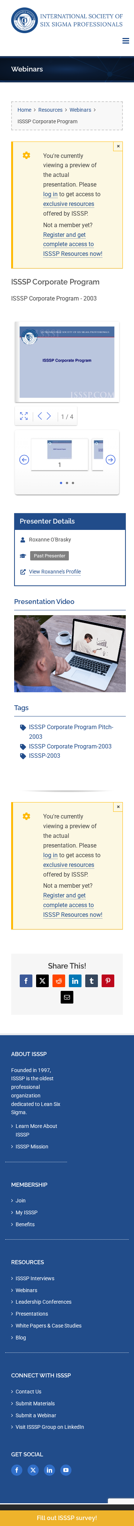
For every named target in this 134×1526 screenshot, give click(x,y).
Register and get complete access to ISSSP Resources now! (72, 244)
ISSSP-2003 (44, 755)
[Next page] (48, 417)
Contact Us (28, 1392)
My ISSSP (27, 1212)
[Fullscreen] (24, 417)
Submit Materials (35, 1403)
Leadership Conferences (43, 1302)
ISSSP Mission (32, 1147)
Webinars (26, 1290)
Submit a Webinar (36, 1415)
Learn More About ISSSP (36, 1130)
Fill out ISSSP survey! (67, 1518)
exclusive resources (68, 203)
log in (50, 194)
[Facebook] (16, 1470)
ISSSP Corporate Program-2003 (70, 746)
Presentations (32, 1314)
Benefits (25, 1224)
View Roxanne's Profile (55, 572)
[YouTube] (65, 1470)
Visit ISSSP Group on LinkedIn (50, 1427)
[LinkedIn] (49, 1470)
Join (21, 1201)
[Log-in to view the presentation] (70, 619)
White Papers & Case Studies (49, 1326)
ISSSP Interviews (35, 1278)
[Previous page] (40, 417)
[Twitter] (33, 1470)
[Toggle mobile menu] (126, 40)
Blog (21, 1338)
